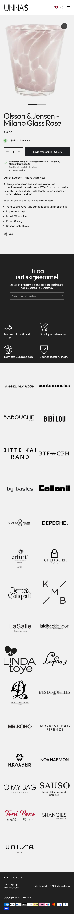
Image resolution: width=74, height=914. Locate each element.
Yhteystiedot (63, 886)
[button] (55, 7)
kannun (40, 200)
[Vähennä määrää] (6, 152)
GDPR (53, 886)
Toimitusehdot (41, 886)
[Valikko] (68, 7)
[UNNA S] (16, 7)
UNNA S (27, 897)
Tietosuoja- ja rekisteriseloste (11, 886)
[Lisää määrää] (20, 152)
